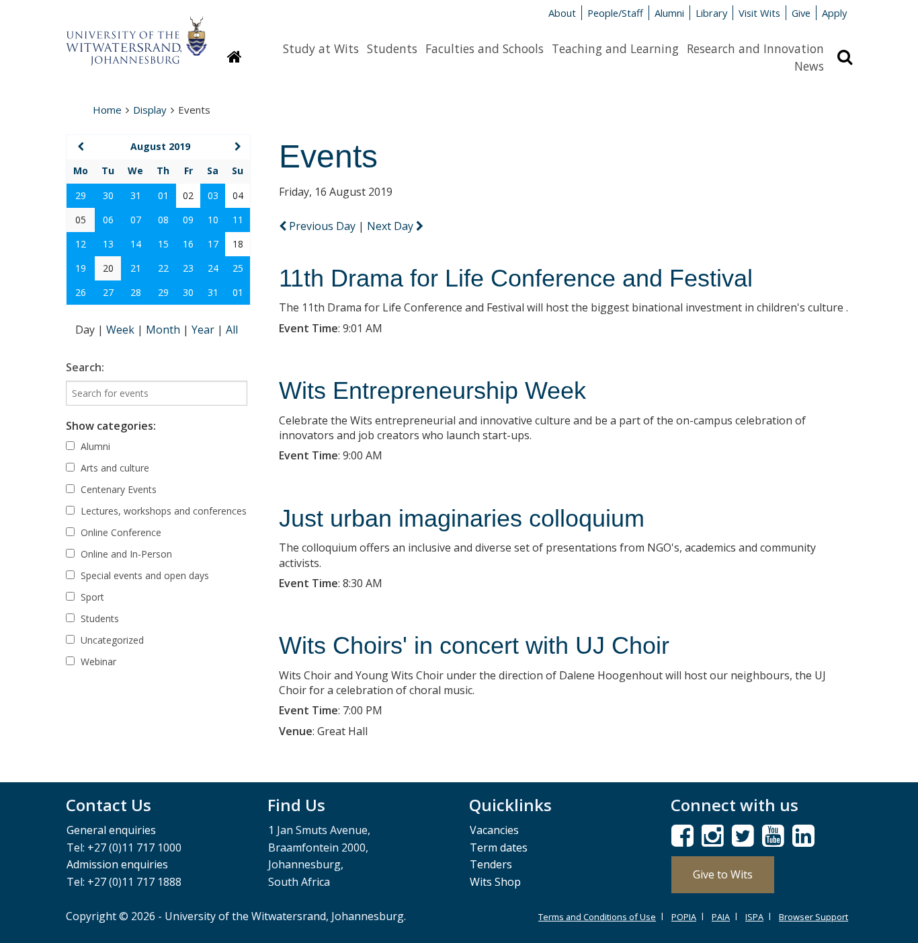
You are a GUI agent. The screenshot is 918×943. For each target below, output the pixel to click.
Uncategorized (111, 640)
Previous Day (322, 226)
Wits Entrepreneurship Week (432, 390)
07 (135, 219)
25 (238, 268)
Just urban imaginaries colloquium (461, 518)
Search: (85, 367)
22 (163, 268)
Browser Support (813, 917)
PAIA (721, 917)
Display (150, 109)
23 (188, 268)
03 (213, 195)
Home (107, 109)
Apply (834, 13)
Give (801, 13)
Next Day (391, 226)
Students (392, 48)
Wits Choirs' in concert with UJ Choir (474, 645)
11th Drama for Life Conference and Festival (516, 278)
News (809, 66)
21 (135, 268)
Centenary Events (117, 489)
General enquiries (111, 830)
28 (135, 292)
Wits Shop (495, 881)
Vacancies (494, 830)
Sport (91, 597)
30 (108, 195)
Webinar (97, 661)
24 (213, 268)
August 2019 (160, 146)
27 (108, 292)
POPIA (683, 917)
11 (238, 219)
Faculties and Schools (484, 48)
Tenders (491, 864)
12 (80, 243)
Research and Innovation (755, 48)
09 (188, 219)
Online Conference (119, 532)
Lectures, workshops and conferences (162, 510)
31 (135, 195)
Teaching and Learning (615, 48)
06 (108, 219)
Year (204, 329)
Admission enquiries (117, 864)
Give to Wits (723, 874)
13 (108, 243)
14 (135, 243)
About (562, 13)
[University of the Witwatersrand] (136, 34)
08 (163, 219)
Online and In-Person (125, 554)
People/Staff (615, 13)
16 (188, 243)
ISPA (754, 917)
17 (213, 243)
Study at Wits (321, 48)
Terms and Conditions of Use (597, 917)
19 (80, 268)
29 (80, 195)
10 (213, 219)
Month (164, 329)
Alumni (669, 13)
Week (121, 329)
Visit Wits (759, 13)
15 (163, 243)
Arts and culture (113, 467)
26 (80, 292)
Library (711, 13)
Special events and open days (143, 575)
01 (163, 195)
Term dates (499, 847)
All (232, 329)
